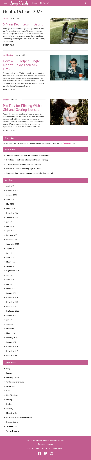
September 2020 (12, 311)
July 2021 (9, 275)
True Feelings (11, 426)
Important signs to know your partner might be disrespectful (29, 173)
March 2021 (10, 289)
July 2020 (9, 320)
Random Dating (12, 422)
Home (34, 3)
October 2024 (11, 195)
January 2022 (11, 266)
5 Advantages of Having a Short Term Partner (23, 164)
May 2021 (10, 284)
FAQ (37, 448)
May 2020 (10, 329)
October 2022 (11, 239)
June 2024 (10, 199)
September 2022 (12, 244)
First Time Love (12, 395)
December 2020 (12, 297)
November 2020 (12, 302)
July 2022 (9, 253)
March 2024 (10, 208)
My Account (44, 3)
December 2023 (12, 213)
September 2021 (12, 271)
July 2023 (9, 222)
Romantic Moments (45, 444)
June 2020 (10, 324)
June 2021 (10, 280)
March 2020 (10, 333)
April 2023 (10, 231)
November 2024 (12, 191)
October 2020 (11, 306)
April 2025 (10, 186)
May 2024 (10, 204)
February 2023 (11, 235)
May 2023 (10, 226)
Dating (8, 391)
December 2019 (12, 346)
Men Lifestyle (11, 413)
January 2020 (11, 342)
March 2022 (10, 262)
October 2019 (11, 355)
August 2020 (11, 315)
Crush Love (10, 386)
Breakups (9, 373)
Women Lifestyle (12, 431)
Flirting (9, 400)
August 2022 (11, 248)
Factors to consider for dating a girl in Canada (23, 169)
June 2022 (10, 257)
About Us (30, 448)
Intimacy (9, 409)
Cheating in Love (12, 377)
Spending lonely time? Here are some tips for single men (28, 155)
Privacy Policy (58, 448)
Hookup (9, 404)
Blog (8, 368)
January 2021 (11, 293)
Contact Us (46, 448)
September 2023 (12, 217)
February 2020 (11, 338)
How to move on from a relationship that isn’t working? (27, 160)
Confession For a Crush (15, 382)
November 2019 (12, 351)
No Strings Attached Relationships (19, 417)
